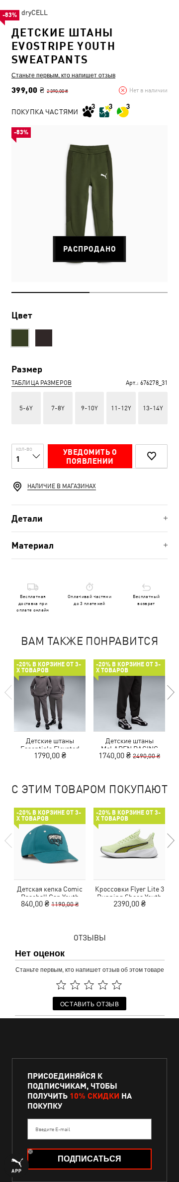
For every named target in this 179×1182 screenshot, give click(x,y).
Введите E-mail (52, 1129)
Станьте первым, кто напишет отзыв (63, 75)
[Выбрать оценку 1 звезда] (61, 984)
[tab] (89, 518)
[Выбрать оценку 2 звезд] (75, 984)
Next (170, 692)
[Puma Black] (43, 337)
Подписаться (89, 1159)
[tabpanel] (89, 203)
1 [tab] (50, 292)
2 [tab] (129, 292)
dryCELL (34, 12)
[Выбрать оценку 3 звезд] (89, 984)
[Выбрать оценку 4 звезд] (102, 984)
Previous (9, 692)
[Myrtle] (19, 337)
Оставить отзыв (89, 1003)
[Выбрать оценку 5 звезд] (116, 984)
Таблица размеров (41, 382)
